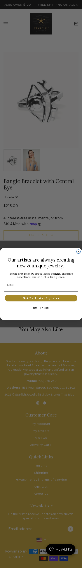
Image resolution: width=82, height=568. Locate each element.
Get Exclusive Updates (41, 298)
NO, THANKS (41, 308)
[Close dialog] (78, 252)
